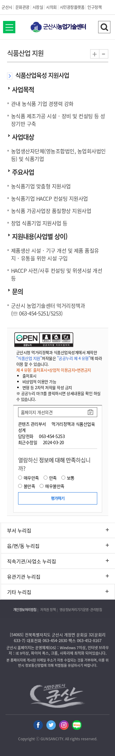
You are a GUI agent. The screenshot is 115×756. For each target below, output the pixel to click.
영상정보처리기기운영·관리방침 (80, 609)
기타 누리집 (19, 592)
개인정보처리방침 (24, 609)
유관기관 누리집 (23, 576)
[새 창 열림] (43, 339)
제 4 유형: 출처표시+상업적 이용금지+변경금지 (53, 370)
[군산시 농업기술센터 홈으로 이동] (57, 27)
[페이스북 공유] (38, 725)
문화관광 (22, 7)
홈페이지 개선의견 (37, 412)
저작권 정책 (48, 609)
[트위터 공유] (51, 725)
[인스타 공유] (64, 725)
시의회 (51, 7)
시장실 (38, 7)
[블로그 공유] (76, 725)
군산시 (7, 7)
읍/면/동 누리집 (23, 545)
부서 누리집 (19, 530)
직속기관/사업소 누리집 (31, 561)
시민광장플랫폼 (72, 7)
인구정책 (94, 7)
